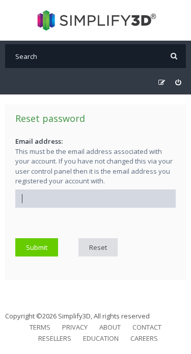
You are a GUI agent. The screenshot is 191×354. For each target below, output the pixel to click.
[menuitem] (178, 82)
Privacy (75, 327)
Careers (144, 338)
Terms (40, 327)
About (110, 327)
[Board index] (95, 20)
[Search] (174, 56)
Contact (146, 327)
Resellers (54, 338)
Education (101, 338)
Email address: (39, 141)
